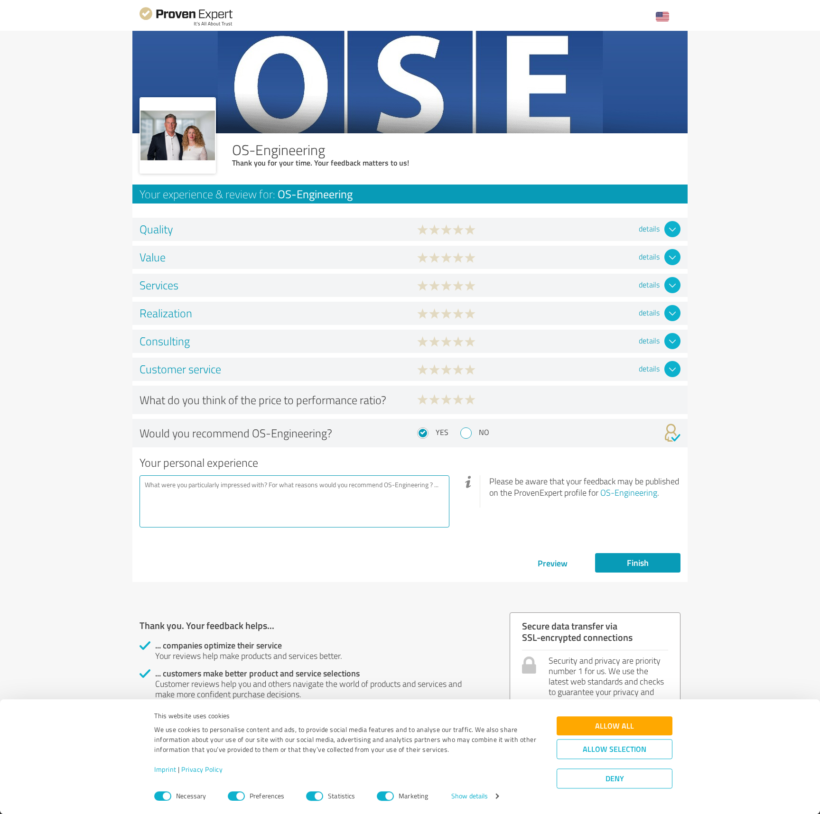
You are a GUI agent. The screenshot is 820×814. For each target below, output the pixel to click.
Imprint (165, 769)
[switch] (236, 796)
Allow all (614, 726)
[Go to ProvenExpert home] (186, 24)
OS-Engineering (628, 492)
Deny (615, 778)
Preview (553, 563)
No (484, 432)
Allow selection (614, 749)
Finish (638, 562)
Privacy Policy (202, 769)
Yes (442, 432)
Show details (469, 796)
